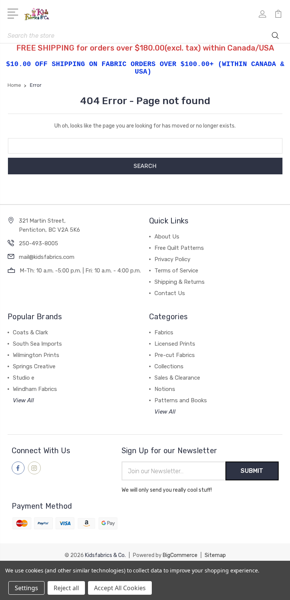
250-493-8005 (38, 243)
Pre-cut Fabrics (174, 355)
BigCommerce (180, 555)
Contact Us (169, 293)
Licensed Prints (174, 343)
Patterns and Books (180, 400)
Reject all (66, 588)
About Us (166, 236)
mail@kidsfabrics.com (46, 257)
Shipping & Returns (179, 281)
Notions (164, 389)
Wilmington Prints (36, 355)
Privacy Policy (172, 259)
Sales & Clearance (177, 377)
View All (23, 400)
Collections (169, 366)
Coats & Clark (30, 332)
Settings (26, 588)
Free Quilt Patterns (179, 248)
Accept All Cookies (120, 588)
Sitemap (215, 555)
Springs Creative (34, 366)
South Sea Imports (37, 343)
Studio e (23, 377)
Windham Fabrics (35, 389)
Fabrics (163, 332)
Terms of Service (176, 270)
